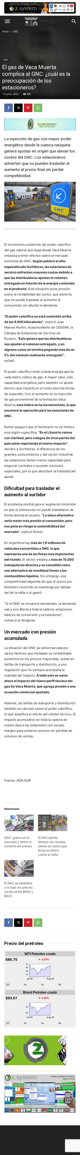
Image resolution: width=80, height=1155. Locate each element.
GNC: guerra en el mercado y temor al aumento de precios (18, 842)
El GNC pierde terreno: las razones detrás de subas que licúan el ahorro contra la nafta (52, 846)
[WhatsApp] (38, 108)
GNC (15, 31)
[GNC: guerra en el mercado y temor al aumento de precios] (19, 823)
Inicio (5, 31)
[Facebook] (8, 108)
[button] (7, 21)
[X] (18, 108)
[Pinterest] (28, 108)
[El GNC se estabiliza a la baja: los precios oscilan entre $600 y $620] (19, 868)
